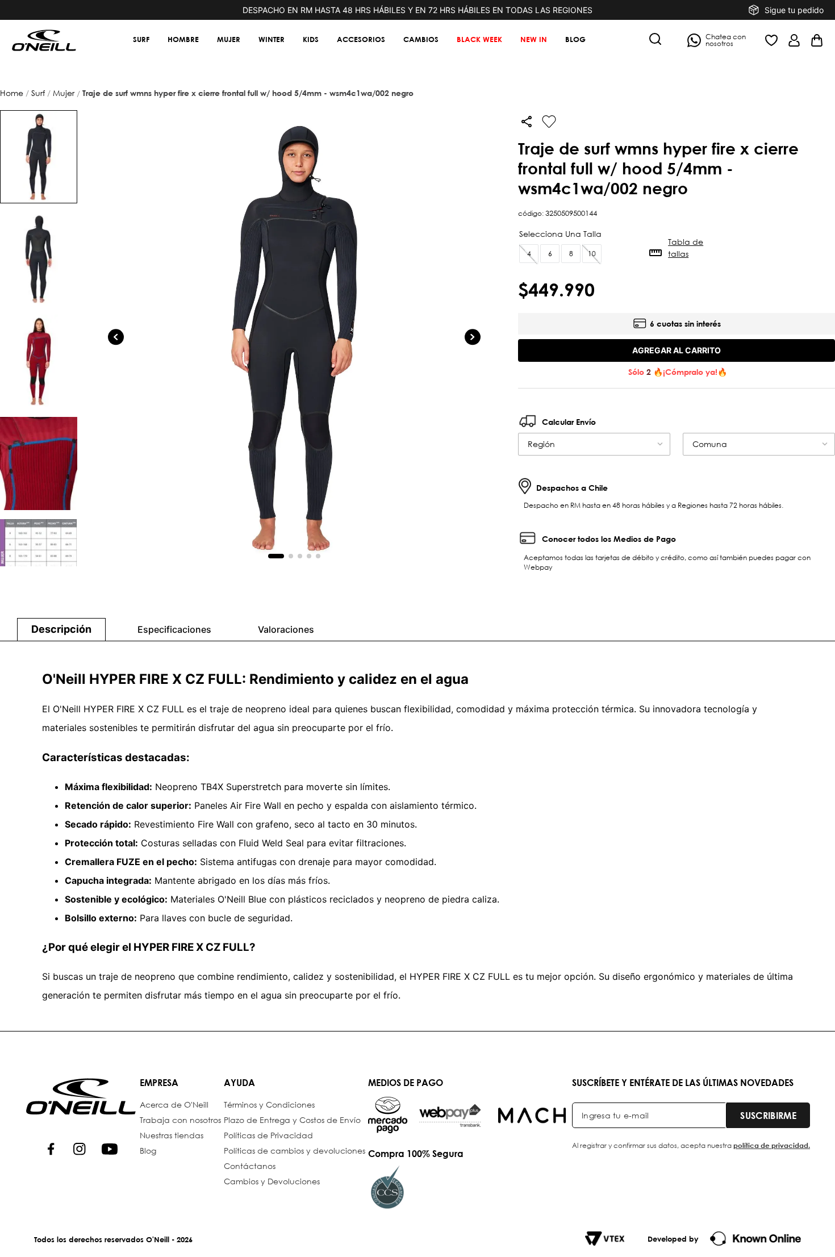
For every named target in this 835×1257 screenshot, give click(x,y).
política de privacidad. (771, 1145)
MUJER (63, 92)
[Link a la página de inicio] (13, 93)
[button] (655, 40)
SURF (38, 92)
